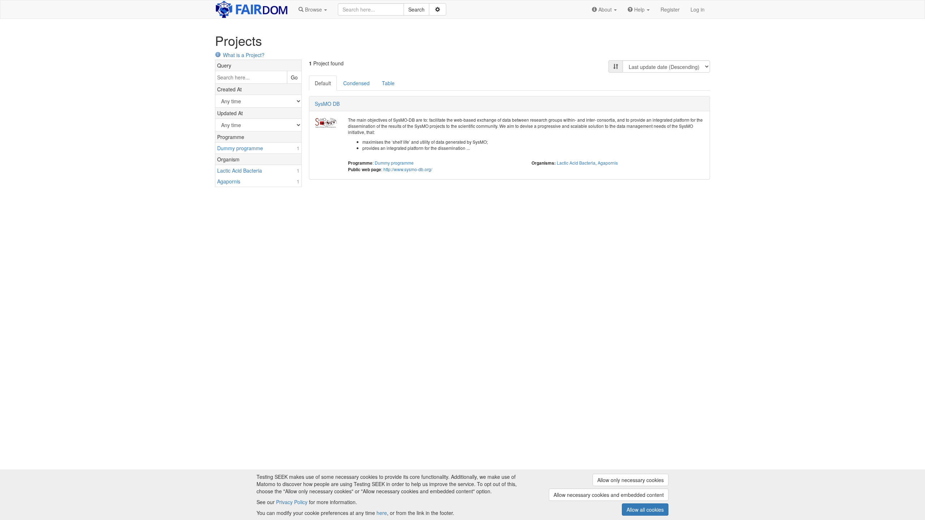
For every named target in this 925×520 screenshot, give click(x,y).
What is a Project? (243, 54)
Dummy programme (394, 163)
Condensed (356, 83)
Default (323, 83)
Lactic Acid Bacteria (576, 163)
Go (294, 77)
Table (388, 83)
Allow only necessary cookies (630, 480)
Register (670, 9)
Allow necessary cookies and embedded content (609, 494)
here (382, 512)
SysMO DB (327, 103)
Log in (697, 9)
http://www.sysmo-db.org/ (407, 169)
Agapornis (608, 163)
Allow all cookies (645, 509)
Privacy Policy (291, 502)
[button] (312, 9)
